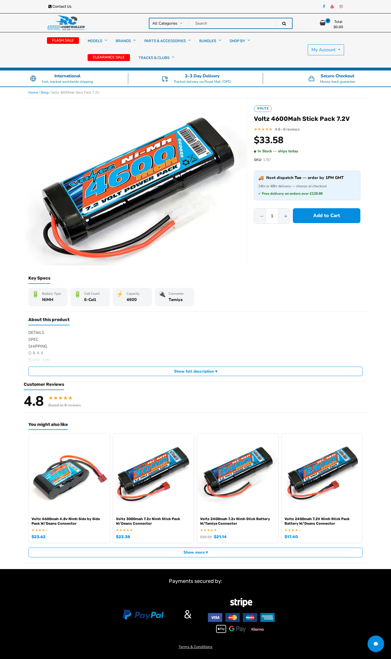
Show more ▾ (195, 552)
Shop (45, 93)
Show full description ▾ (195, 371)
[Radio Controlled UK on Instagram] (341, 6)
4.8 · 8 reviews (287, 129)
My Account (324, 50)
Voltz (262, 108)
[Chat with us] (376, 644)
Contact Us (62, 6)
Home (33, 93)
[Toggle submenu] (105, 40)
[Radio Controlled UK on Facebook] (323, 6)
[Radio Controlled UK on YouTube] (332, 6)
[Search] (284, 24)
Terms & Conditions (195, 647)
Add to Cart (326, 215)
